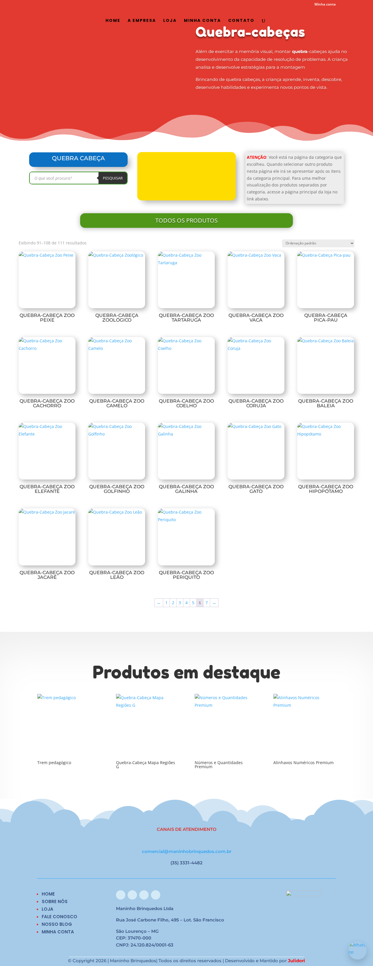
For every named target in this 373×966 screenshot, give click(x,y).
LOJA (47, 909)
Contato (241, 20)
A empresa (142, 20)
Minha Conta (202, 20)
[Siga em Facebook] (120, 895)
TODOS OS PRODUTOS (186, 220)
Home (112, 20)
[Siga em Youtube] (155, 895)
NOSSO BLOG (57, 924)
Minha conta (325, 5)
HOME (48, 894)
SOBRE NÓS (55, 901)
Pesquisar (113, 178)
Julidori (296, 960)
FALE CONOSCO (59, 917)
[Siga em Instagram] (132, 895)
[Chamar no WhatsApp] (358, 951)
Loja (170, 20)
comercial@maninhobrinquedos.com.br (186, 851)
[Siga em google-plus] (144, 895)
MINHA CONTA (58, 932)
